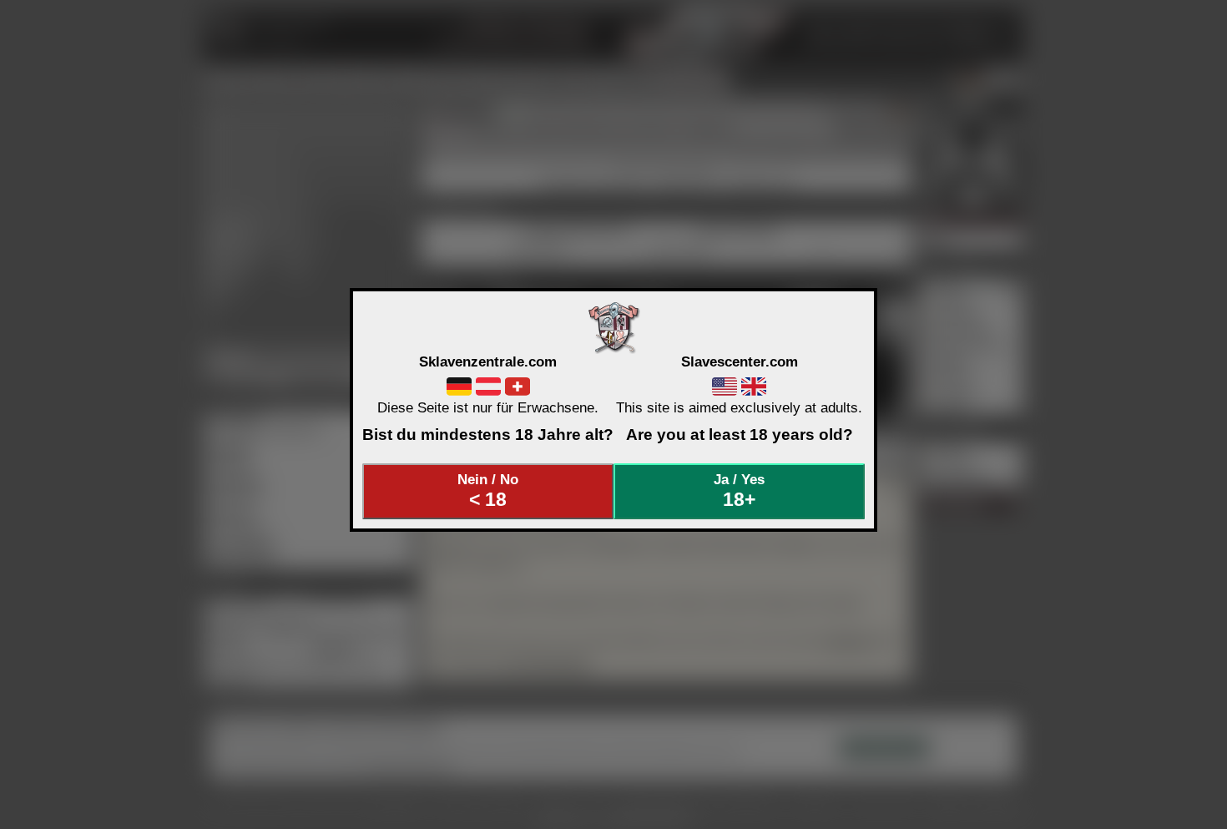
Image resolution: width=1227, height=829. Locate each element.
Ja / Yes (739, 491)
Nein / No (487, 491)
